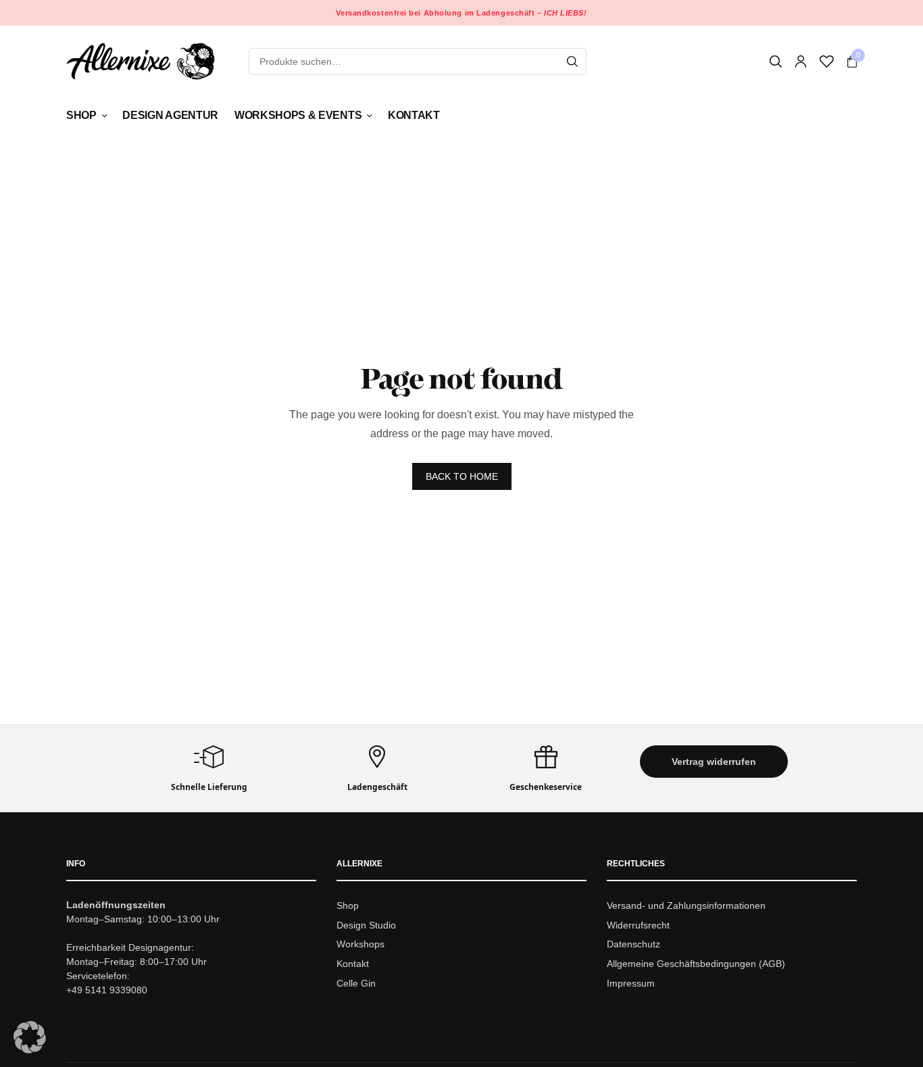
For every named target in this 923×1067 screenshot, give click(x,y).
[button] (714, 761)
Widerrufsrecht (638, 925)
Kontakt (414, 115)
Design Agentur (170, 115)
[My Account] (800, 61)
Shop (81, 115)
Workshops (360, 944)
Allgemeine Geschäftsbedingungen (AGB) (696, 963)
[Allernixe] (140, 61)
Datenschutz (633, 944)
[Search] (572, 61)
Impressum (631, 983)
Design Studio (366, 925)
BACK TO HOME (462, 476)
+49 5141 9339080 (106, 990)
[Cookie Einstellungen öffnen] (30, 1050)
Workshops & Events (297, 115)
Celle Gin (356, 983)
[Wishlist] (827, 61)
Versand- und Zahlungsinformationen (686, 905)
